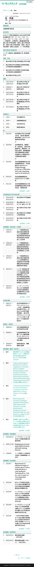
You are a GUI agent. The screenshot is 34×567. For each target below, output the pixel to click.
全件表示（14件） (25, 223)
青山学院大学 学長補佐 (24, 197)
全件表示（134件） (25, 430)
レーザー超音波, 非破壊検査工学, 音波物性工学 (16, 54)
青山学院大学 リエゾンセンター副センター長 (24, 203)
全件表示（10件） (25, 191)
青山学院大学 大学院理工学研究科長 (24, 214)
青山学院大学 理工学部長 (24, 208)
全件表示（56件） (25, 297)
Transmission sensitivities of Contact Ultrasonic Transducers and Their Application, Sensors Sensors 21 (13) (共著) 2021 (21, 390)
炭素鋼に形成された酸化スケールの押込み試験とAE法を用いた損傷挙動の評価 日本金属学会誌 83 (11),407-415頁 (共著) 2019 (21, 423)
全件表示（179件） (25, 529)
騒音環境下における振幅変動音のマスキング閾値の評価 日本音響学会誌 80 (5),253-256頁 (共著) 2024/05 (21, 356)
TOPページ (6, 10)
